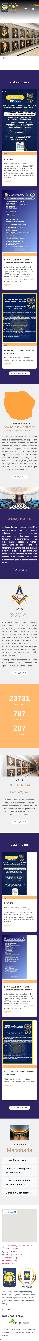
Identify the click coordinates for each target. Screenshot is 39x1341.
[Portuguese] (34, 5)
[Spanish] (37, 5)
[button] (26, 9)
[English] (32, 5)
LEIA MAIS (8, 182)
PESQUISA (8, 159)
